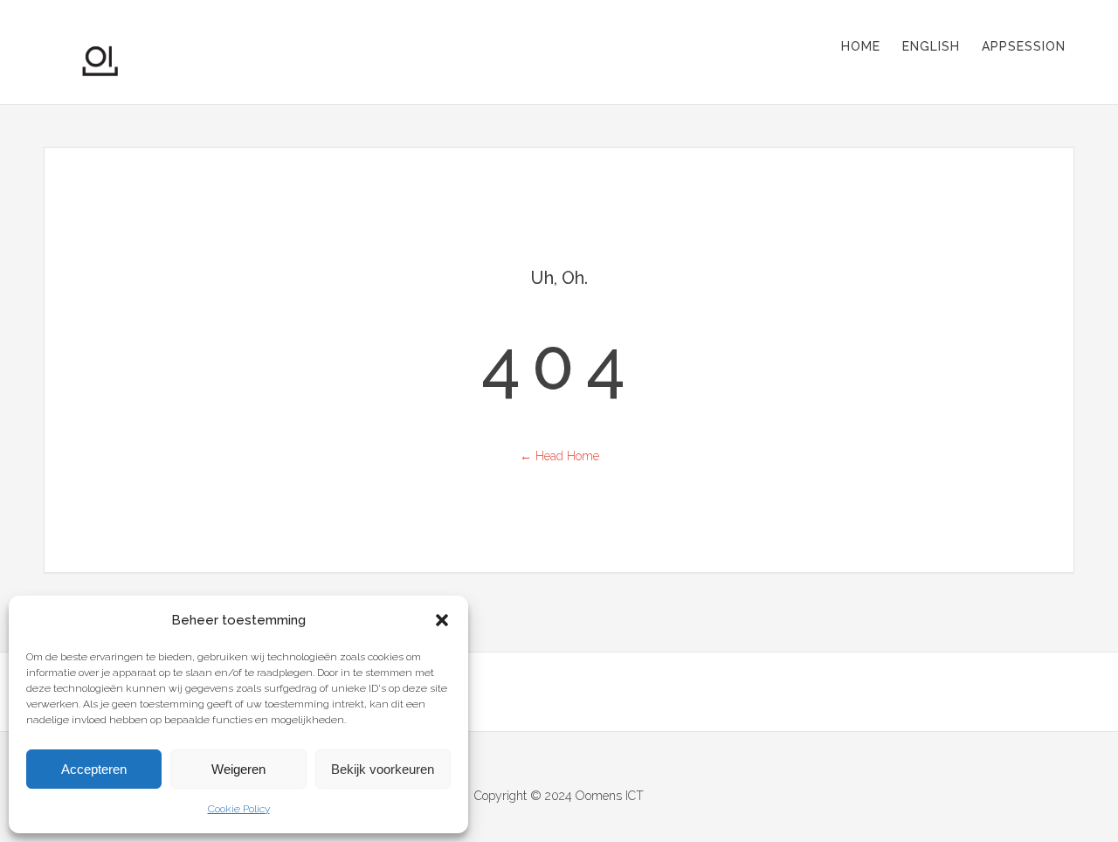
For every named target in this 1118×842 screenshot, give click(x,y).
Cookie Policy (239, 809)
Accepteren (94, 769)
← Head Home (559, 456)
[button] (442, 620)
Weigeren (238, 769)
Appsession (1024, 46)
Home (860, 46)
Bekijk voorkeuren (382, 769)
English (931, 46)
